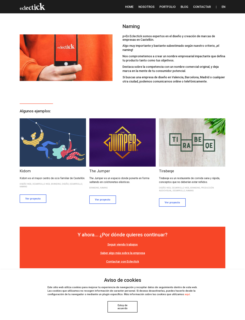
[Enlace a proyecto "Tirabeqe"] (192, 180)
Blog (184, 7)
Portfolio (168, 7)
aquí (187, 294)
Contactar (202, 7)
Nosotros (146, 7)
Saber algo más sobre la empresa (122, 253)
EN (223, 7)
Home (129, 7)
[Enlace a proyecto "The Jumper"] (122, 178)
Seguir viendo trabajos (122, 244)
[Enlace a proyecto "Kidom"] (53, 178)
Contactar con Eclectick (122, 261)
